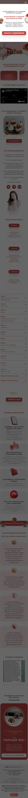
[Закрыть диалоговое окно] (25, 2)
